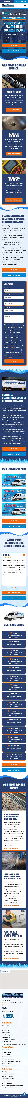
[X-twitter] (5, 1008)
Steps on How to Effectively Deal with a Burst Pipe (12, 876)
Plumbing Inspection (14, 200)
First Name (7, 288)
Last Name (7, 294)
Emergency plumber (14, 153)
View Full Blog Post (11, 848)
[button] (25, 6)
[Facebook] (3, 1008)
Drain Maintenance (14, 109)
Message (6, 314)
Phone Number (8, 301)
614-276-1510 (12, 347)
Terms (10, 357)
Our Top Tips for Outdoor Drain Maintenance (11, 816)
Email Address (8, 307)
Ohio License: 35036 (7, 1011)
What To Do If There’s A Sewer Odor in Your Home (13, 933)
